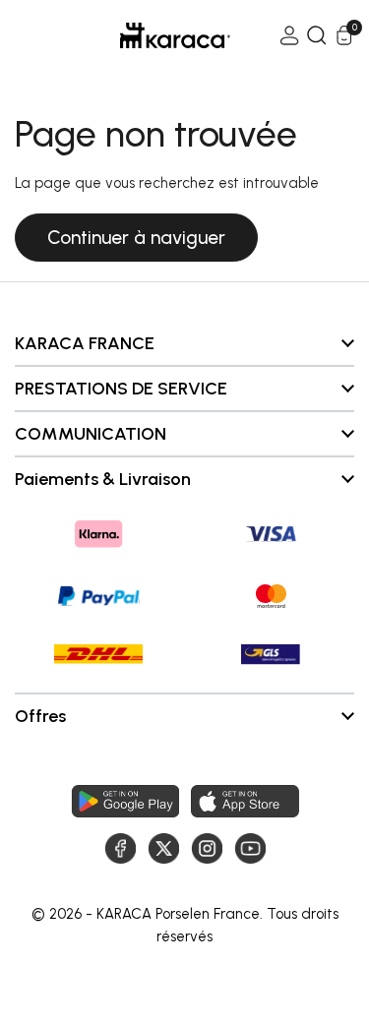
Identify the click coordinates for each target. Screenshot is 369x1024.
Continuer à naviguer (136, 237)
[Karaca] (147, 35)
